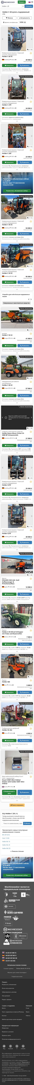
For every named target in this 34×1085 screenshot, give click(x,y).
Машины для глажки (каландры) (17, 972)
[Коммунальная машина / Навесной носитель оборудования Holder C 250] (17, 136)
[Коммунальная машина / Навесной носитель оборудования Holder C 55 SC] (17, 207)
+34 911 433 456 (10, 961)
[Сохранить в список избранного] (31, 53)
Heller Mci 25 (6, 848)
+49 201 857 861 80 (11, 958)
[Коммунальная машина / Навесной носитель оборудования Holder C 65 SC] (17, 39)
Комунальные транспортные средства (16, 303)
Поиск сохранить (18, 805)
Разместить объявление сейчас (17, 191)
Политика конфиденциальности (10, 1080)
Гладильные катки (17, 976)
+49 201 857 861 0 (10, 955)
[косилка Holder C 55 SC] (17, 319)
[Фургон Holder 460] (17, 666)
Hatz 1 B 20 (5, 838)
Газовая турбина (8, 968)
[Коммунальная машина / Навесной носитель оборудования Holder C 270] (17, 87)
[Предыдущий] (2, 39)
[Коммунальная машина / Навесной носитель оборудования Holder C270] (17, 467)
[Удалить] (23, 6)
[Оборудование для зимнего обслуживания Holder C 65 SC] (17, 368)
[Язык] (30, 2)
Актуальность (25, 18)
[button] (32, 2)
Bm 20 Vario (6, 835)
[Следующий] (31, 39)
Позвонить (25, 65)
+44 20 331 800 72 (10, 953)
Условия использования (25, 1080)
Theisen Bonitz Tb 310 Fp (23, 968)
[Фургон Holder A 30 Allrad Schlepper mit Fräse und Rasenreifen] (17, 616)
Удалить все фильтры (11, 22)
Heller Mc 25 (6, 845)
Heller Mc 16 (6, 841)
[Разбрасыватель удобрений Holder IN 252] (17, 714)
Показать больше (18, 851)
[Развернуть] (17, 72)
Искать (29, 6)
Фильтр (10, 18)
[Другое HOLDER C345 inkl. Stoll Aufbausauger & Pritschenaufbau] (17, 564)
